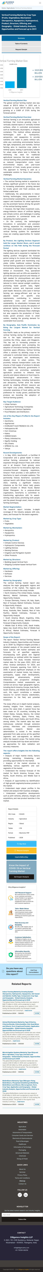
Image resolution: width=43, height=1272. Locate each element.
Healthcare (22, 1144)
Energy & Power (22, 1159)
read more (28, 1010)
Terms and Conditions (22, 1178)
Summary (21, 38)
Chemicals (22, 1156)
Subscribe (22, 1219)
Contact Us (22, 1184)
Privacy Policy (22, 1175)
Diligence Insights (24, 1269)
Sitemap (22, 1181)
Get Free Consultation (34, 971)
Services (22, 1172)
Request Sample (21, 49)
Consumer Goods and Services (22, 1135)
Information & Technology (22, 1147)
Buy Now (23, 844)
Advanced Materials (22, 1153)
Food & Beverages (22, 1141)
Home (4, 8)
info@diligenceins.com (21, 1248)
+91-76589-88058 (21, 1250)
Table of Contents (21, 43)
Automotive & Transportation (22, 1132)
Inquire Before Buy (21, 857)
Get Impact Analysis (21, 877)
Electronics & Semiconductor (22, 1138)
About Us (22, 1169)
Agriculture (10, 8)
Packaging (22, 1150)
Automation (22, 1129)
